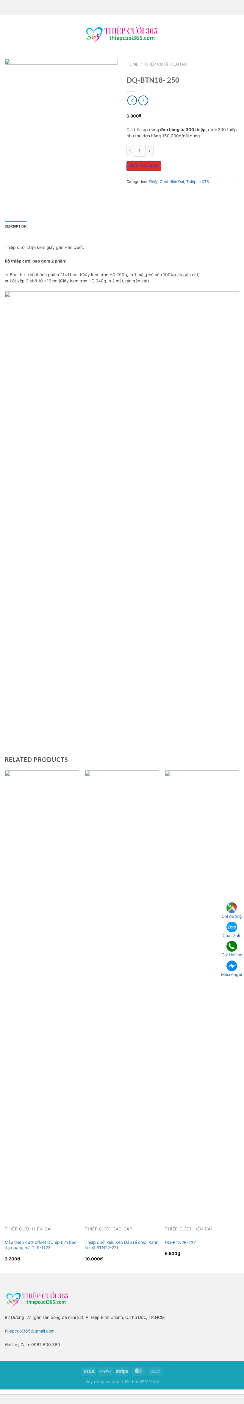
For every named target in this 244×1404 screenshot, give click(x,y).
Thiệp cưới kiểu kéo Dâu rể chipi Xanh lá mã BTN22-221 (121, 1245)
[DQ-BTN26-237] (202, 992)
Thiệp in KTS (197, 181)
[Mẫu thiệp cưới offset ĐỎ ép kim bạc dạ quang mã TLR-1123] (42, 992)
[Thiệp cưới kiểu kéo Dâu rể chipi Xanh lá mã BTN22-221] (122, 992)
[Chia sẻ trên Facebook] (142, 195)
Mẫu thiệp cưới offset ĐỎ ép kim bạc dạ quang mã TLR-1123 (40, 1245)
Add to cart (144, 165)
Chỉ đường (232, 916)
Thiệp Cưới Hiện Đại (165, 64)
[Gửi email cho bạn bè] (163, 195)
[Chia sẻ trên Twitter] (153, 195)
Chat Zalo (232, 935)
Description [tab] (15, 226)
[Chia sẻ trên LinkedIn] (185, 195)
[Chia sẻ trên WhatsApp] (132, 195)
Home (132, 64)
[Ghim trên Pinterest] (174, 195)
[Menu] (8, 33)
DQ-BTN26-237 (180, 1242)
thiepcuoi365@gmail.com (29, 1330)
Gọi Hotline (231, 954)
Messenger (232, 974)
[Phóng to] (12, 137)
